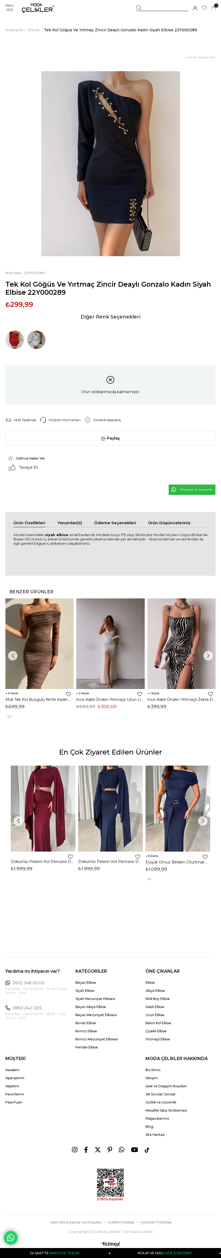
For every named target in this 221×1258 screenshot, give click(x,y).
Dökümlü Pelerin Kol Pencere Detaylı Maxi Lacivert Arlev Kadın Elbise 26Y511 (110, 861)
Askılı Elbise (155, 1007)
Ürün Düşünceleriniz (169, 522)
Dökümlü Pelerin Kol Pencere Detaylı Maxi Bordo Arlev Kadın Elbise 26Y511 (43, 861)
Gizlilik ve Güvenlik (161, 1102)
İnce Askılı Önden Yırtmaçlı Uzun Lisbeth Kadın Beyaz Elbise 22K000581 (110, 699)
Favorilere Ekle (68, 694)
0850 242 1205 (27, 1008)
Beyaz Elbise (85, 983)
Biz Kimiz (153, 1070)
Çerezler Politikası (155, 1222)
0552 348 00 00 (28, 983)
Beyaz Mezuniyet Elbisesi (96, 1015)
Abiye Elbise (155, 991)
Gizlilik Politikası (121, 1222)
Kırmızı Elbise (86, 1031)
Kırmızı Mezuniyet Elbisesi (96, 1039)
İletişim (152, 1078)
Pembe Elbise (86, 1047)
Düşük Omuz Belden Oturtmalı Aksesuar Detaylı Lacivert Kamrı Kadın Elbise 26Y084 (178, 862)
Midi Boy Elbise (158, 999)
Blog (149, 1127)
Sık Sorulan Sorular (161, 1094)
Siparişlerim (14, 1078)
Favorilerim (14, 1094)
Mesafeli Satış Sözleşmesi (166, 1110)
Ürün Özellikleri (29, 522)
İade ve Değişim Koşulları (166, 1086)
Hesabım (12, 1070)
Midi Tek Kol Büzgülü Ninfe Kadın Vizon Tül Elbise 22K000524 (39, 699)
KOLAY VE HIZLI (131, 1253)
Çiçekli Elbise (156, 1031)
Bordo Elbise (85, 1023)
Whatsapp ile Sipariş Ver (196, 489)
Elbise (150, 983)
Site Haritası (155, 1135)
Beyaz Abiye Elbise (90, 1007)
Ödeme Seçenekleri (115, 522)
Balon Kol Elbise (158, 1023)
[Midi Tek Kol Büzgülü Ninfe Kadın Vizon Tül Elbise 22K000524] (39, 643)
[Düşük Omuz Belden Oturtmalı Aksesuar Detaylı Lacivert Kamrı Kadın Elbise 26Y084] (178, 809)
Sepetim (12, 1086)
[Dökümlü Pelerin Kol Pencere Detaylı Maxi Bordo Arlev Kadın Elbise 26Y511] (43, 809)
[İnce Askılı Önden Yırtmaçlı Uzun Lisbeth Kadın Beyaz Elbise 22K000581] (110, 643)
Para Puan (13, 1102)
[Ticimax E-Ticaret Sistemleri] (110, 1244)
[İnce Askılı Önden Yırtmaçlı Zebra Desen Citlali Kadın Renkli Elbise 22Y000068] (181, 643)
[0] (214, 8)
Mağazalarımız (157, 1118)
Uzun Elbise (155, 1015)
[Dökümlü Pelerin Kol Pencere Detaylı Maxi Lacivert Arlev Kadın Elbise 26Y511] (110, 809)
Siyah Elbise (84, 991)
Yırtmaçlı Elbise (158, 1039)
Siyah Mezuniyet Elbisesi (95, 999)
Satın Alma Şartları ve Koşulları (76, 1222)
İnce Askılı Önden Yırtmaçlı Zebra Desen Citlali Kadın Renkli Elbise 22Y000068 (181, 699)
